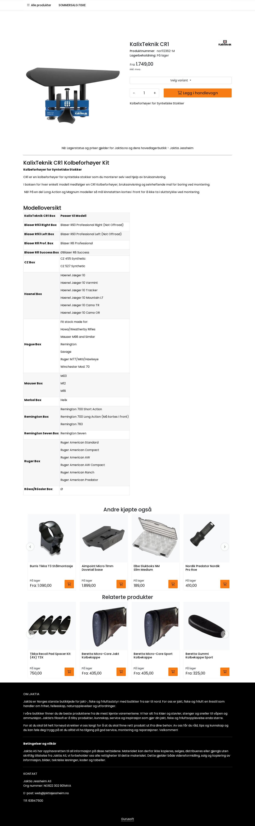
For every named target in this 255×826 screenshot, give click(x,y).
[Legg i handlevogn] (69, 584)
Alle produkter (40, 5)
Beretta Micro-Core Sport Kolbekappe (153, 656)
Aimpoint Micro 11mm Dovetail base (97, 568)
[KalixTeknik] (225, 43)
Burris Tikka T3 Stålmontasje (51, 566)
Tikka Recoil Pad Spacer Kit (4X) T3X (50, 656)
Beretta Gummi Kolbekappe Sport (199, 656)
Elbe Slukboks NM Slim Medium (147, 568)
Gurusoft (127, 819)
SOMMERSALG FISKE (72, 5)
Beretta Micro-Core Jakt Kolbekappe (100, 656)
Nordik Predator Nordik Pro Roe (203, 568)
